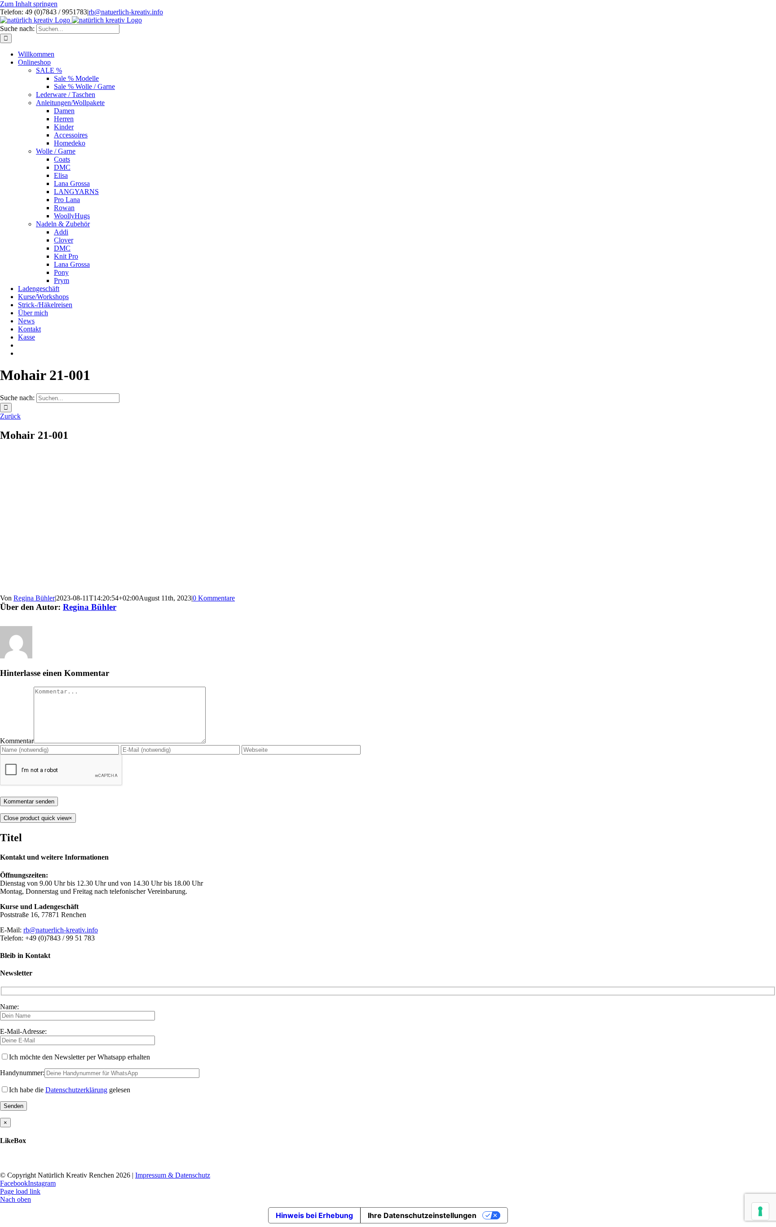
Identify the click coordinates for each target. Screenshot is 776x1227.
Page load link (20, 1191)
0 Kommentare (214, 598)
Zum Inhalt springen (28, 4)
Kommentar (17, 741)
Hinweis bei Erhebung (314, 1215)
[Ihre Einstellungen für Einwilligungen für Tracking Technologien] (760, 1211)
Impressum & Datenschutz (172, 1175)
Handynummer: (22, 1073)
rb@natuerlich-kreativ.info (125, 12)
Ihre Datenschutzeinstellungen (422, 1215)
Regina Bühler (34, 598)
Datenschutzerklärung (76, 1090)
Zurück (10, 416)
